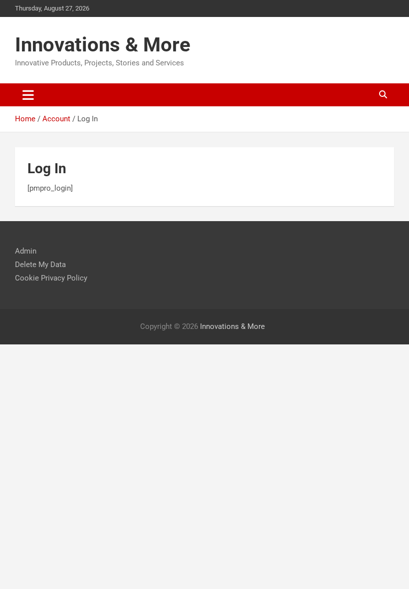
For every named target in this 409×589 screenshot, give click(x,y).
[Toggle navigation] (28, 94)
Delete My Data (40, 264)
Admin (25, 251)
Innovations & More (103, 44)
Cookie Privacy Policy (51, 278)
